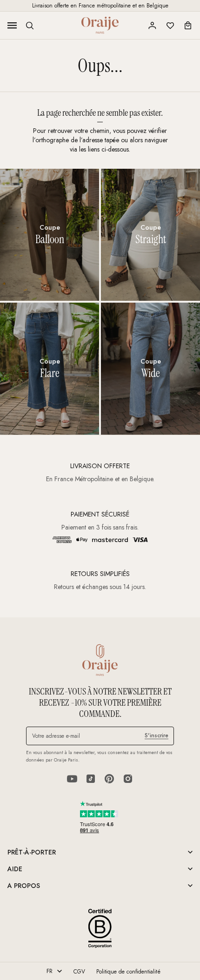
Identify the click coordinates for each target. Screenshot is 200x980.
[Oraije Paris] (100, 25)
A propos (23, 885)
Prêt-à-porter (31, 852)
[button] (29, 25)
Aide (14, 869)
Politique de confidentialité (128, 971)
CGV (79, 971)
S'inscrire (156, 735)
